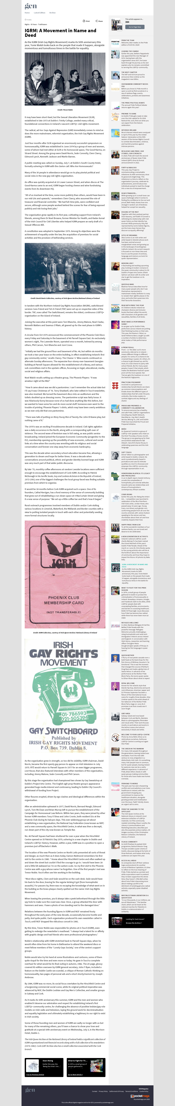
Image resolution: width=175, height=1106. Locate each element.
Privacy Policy (103, 1091)
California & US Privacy (116, 1091)
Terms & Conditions (131, 1091)
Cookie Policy (144, 1091)
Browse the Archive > (134, 923)
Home (27, 12)
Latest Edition (39, 12)
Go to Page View (135, 27)
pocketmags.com (140, 1099)
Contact (94, 1091)
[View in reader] (115, 30)
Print (87, 21)
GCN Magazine (143, 1089)
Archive (52, 12)
